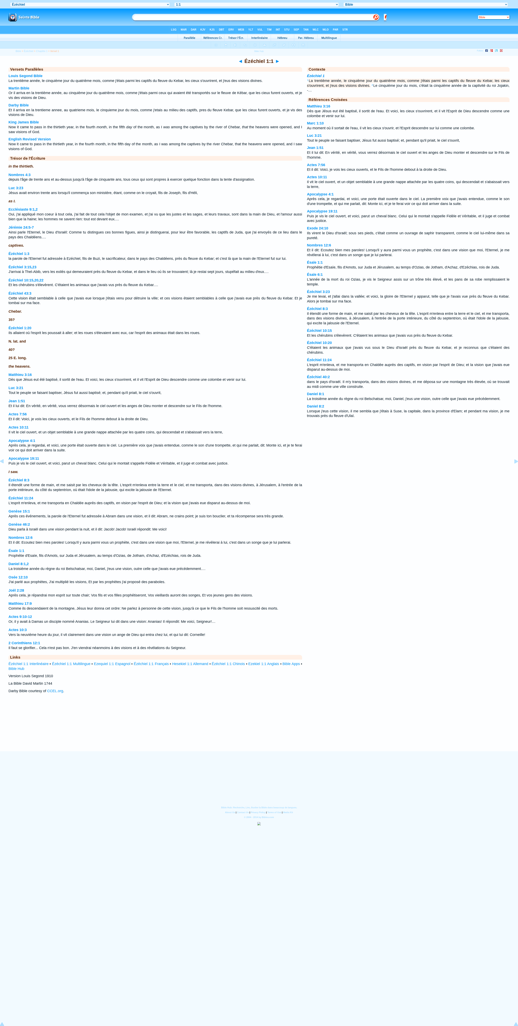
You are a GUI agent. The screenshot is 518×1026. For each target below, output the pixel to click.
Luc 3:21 (15, 388)
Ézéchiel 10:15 (319, 331)
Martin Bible (18, 88)
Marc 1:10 (315, 123)
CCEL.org (55, 691)
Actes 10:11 (18, 427)
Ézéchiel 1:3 (18, 254)
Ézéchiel (28, 51)
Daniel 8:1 (315, 394)
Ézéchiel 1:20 (19, 328)
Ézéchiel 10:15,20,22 (26, 280)
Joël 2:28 (16, 590)
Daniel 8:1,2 (18, 564)
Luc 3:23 (15, 188)
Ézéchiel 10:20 (319, 343)
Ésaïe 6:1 (315, 275)
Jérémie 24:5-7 (21, 227)
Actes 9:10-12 (20, 617)
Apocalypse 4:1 (21, 441)
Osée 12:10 (18, 577)
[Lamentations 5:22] (5, 470)
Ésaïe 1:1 (16, 551)
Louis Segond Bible (25, 76)
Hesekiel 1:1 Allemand (190, 664)
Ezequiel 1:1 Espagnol (112, 664)
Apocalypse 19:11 (23, 458)
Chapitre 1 (42, 51)
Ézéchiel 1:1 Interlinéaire (28, 664)
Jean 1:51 (16, 401)
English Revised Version (29, 139)
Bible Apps (291, 664)
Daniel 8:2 (315, 406)
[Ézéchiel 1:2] (513, 470)
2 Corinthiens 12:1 (24, 643)
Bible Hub (16, 669)
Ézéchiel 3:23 (318, 292)
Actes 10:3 (17, 630)
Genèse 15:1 (19, 511)
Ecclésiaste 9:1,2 (23, 209)
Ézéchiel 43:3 (19, 293)
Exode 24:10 (317, 228)
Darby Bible (18, 105)
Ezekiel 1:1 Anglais (263, 664)
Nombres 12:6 (20, 538)
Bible (18, 51)
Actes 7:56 (17, 414)
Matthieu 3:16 (20, 375)
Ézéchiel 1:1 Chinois (228, 664)
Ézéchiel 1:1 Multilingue (71, 664)
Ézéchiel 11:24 (20, 498)
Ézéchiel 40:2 (318, 377)
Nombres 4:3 (19, 175)
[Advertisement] (259, 726)
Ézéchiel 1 (316, 76)
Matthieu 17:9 (20, 604)
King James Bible (23, 122)
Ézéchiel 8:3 (18, 480)
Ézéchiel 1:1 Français (151, 664)
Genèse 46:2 (19, 524)
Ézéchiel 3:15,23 (22, 267)
